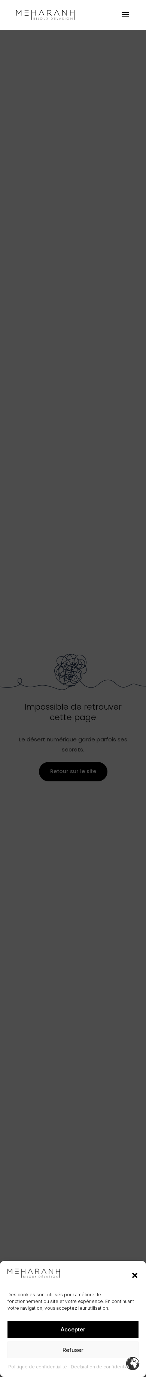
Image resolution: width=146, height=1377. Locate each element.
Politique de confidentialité (37, 1367)
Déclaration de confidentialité (102, 1367)
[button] (135, 1275)
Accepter (73, 1329)
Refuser (73, 1349)
